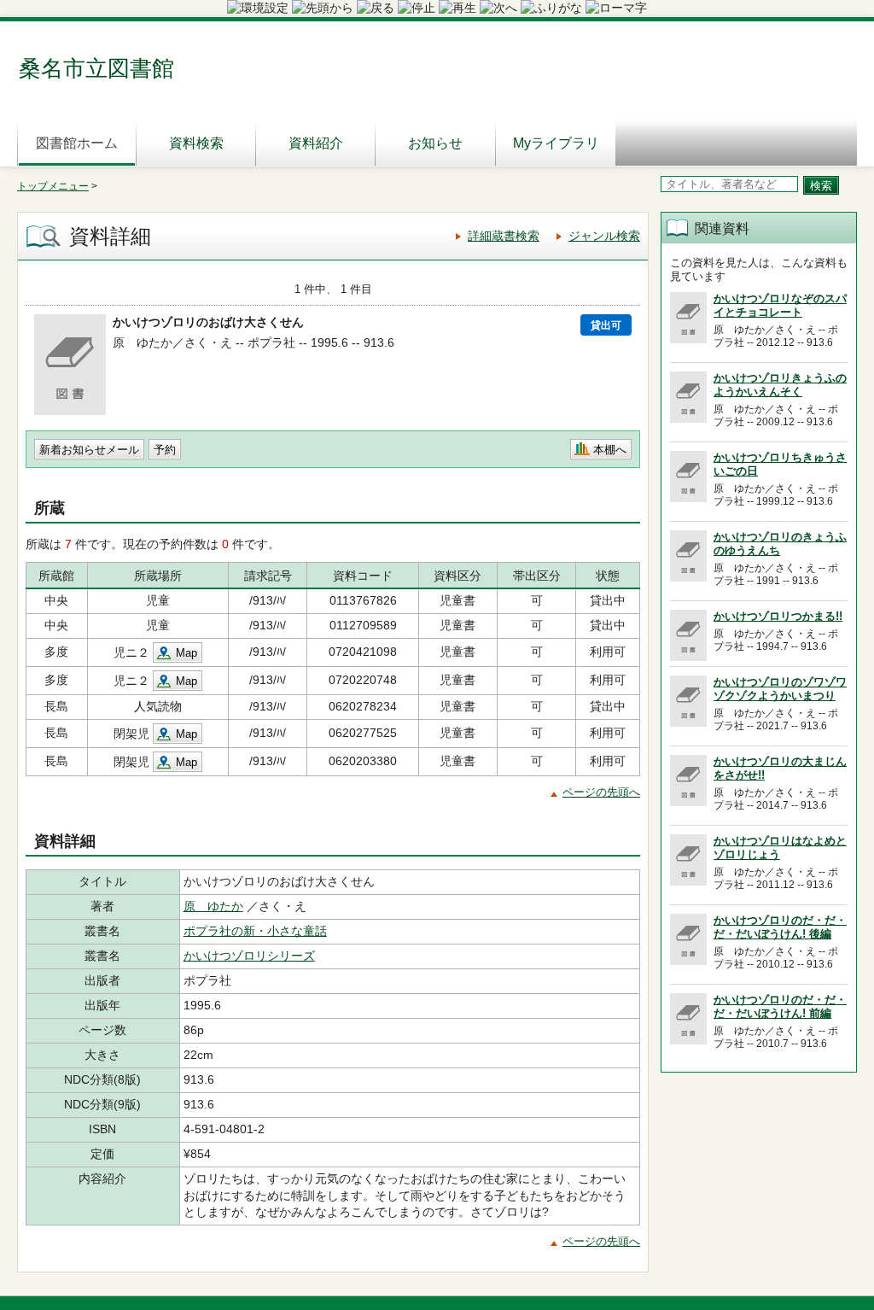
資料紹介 (315, 143)
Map (186, 652)
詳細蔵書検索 (503, 236)
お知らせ (435, 143)
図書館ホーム (77, 143)
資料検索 (196, 143)
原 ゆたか (213, 906)
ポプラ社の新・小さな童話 (255, 931)
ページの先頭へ (601, 792)
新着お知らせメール (89, 449)
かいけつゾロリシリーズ (249, 955)
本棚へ (609, 449)
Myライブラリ (556, 143)
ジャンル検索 (604, 236)
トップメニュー (53, 186)
